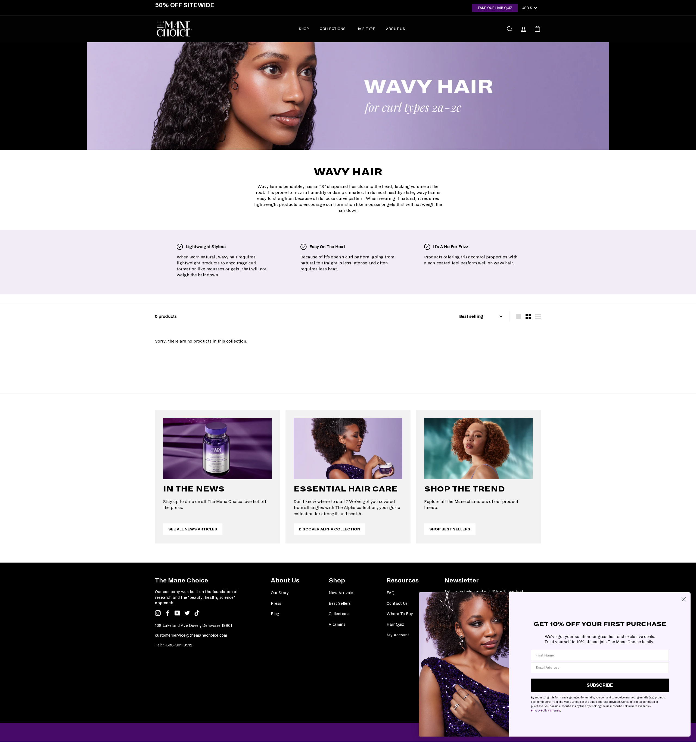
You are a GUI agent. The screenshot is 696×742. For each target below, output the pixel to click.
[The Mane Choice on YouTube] (177, 613)
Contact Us (397, 603)
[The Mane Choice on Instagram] (158, 613)
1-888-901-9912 (177, 645)
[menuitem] (303, 28)
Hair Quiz (395, 624)
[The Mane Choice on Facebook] (167, 613)
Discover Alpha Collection (329, 529)
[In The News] (217, 448)
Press (276, 603)
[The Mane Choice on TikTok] (197, 613)
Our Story (280, 593)
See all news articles (192, 529)
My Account (398, 635)
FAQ (390, 593)
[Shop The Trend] (478, 448)
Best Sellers (340, 603)
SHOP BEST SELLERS (449, 529)
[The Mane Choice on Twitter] (187, 613)
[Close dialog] (683, 599)
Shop (304, 29)
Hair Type (366, 29)
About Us (395, 29)
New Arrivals (341, 593)
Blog (275, 614)
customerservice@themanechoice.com (191, 635)
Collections (333, 29)
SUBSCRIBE (600, 685)
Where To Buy (400, 614)
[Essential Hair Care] (348, 448)
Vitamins (337, 624)
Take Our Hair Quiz (494, 8)
